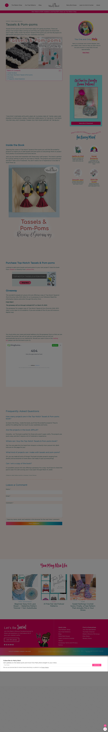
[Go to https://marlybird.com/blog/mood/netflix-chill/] (78, 153)
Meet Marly (86, 52)
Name (8, 489)
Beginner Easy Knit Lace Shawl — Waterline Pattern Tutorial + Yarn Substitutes (25, 606)
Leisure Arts (30, 269)
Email (8, 496)
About (60, 640)
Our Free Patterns (64, 632)
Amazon (12, 269)
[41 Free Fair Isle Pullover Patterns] (54, 587)
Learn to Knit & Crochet (66, 638)
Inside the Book (12, 73)
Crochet (53, 601)
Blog (59, 634)
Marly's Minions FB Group (91, 634)
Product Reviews (32, 475)
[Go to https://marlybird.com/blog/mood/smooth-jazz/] (78, 176)
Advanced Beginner (27, 601)
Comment (9, 503)
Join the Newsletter (89, 629)
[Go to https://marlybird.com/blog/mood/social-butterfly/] (94, 155)
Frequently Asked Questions (16, 79)
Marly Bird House (64, 636)
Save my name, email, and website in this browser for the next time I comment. (33, 519)
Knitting (20, 601)
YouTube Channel (88, 632)
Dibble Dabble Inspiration (16, 21)
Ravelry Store (87, 638)
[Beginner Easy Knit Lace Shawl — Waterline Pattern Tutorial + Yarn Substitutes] (25, 587)
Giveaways (25, 475)
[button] (4, 644)
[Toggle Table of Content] (59, 70)
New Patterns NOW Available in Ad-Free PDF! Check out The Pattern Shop (54, 11)
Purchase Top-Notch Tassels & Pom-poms (20, 75)
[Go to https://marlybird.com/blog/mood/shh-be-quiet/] (94, 177)
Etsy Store (86, 636)
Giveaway (11, 77)
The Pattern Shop (64, 629)
